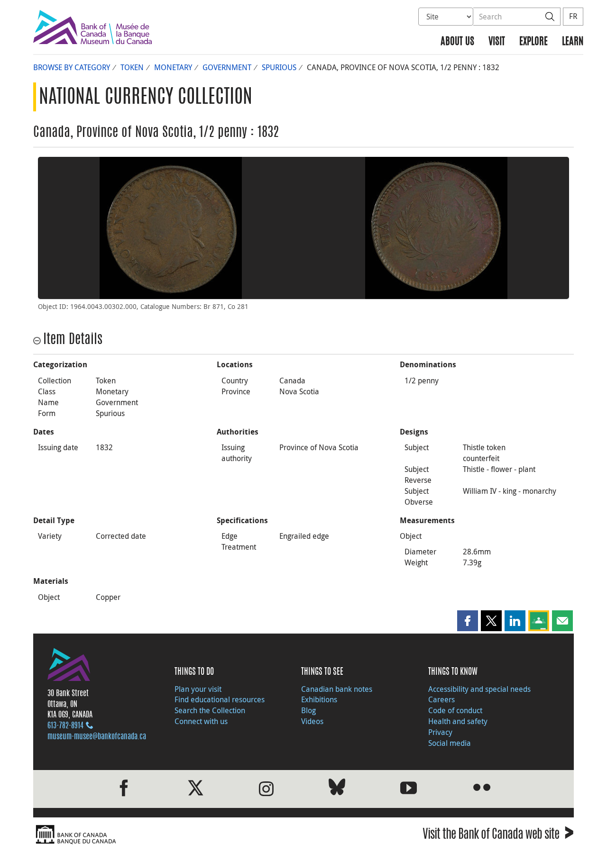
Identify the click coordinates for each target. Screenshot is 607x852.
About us (457, 42)
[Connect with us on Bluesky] (337, 789)
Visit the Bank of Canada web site (498, 835)
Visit (496, 42)
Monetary (173, 67)
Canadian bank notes (336, 689)
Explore (533, 42)
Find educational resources (220, 699)
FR (573, 16)
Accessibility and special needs (479, 689)
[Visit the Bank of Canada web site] (166, 834)
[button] (467, 620)
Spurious (279, 67)
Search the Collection (210, 710)
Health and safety (457, 721)
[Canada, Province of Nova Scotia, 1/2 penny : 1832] (171, 228)
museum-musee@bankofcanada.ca (96, 737)
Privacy (440, 732)
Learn (572, 42)
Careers (441, 699)
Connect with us (201, 721)
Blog (308, 710)
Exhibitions (319, 699)
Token (132, 67)
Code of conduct (455, 710)
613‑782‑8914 (65, 726)
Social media (449, 743)
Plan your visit (198, 689)
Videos (312, 721)
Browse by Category (71, 67)
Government (226, 67)
